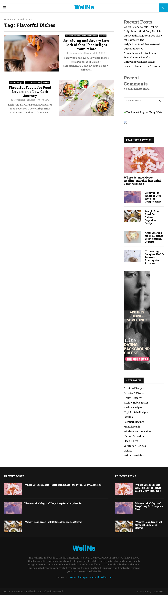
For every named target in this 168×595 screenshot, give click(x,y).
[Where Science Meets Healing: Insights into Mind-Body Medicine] (144, 160)
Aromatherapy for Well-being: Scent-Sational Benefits (154, 237)
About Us (158, 591)
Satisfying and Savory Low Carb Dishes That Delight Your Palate (86, 44)
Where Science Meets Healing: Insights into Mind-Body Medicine (143, 180)
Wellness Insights (134, 455)
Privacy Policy (144, 591)
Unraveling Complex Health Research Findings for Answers (154, 257)
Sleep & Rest (131, 441)
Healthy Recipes (73, 36)
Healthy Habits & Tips (136, 402)
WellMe (84, 8)
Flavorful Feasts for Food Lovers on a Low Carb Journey (30, 91)
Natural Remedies (134, 436)
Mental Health (132, 426)
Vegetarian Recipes (135, 445)
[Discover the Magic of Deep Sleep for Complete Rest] (132, 197)
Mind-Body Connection (137, 431)
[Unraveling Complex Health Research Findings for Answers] (132, 256)
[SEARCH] (160, 100)
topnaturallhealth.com (80, 53)
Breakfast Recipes (134, 388)
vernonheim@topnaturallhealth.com (91, 577)
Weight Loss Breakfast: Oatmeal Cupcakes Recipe (152, 217)
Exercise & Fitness (134, 393)
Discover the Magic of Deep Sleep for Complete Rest (153, 197)
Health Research (133, 397)
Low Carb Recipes (89, 36)
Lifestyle (128, 417)
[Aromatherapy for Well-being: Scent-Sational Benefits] (132, 237)
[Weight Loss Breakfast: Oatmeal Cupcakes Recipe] (132, 216)
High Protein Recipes (136, 412)
